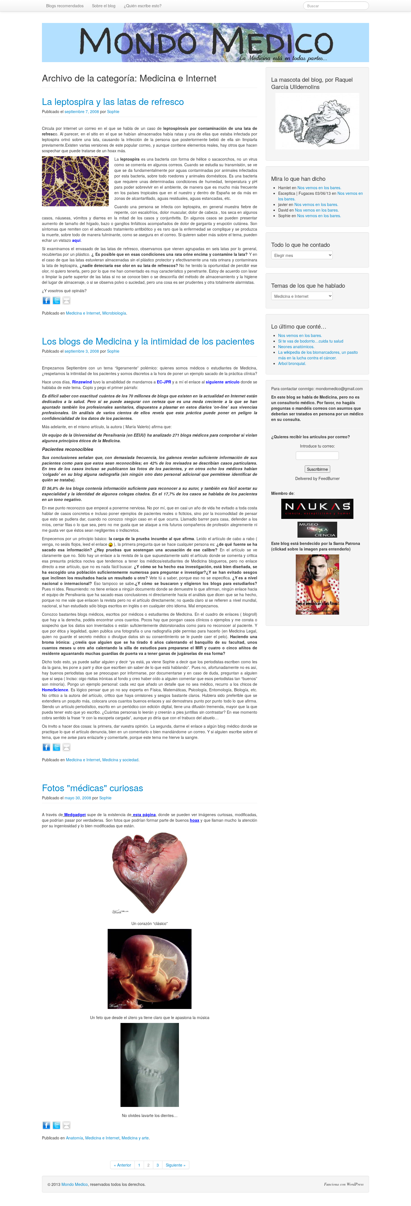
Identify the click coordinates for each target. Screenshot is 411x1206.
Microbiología (114, 313)
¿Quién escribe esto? (143, 5)
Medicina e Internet (83, 313)
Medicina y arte (135, 1138)
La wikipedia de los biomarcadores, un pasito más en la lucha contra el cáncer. (318, 354)
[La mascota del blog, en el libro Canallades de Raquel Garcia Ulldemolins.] (317, 121)
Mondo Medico (75, 1184)
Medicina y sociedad (120, 759)
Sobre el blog (103, 5)
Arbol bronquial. (292, 363)
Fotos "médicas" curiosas (92, 787)
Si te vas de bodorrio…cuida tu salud (310, 341)
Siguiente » (176, 1165)
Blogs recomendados (65, 5)
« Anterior (122, 1165)
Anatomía (74, 1138)
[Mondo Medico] (205, 42)
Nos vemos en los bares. (319, 187)
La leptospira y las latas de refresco (113, 101)
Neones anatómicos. (296, 346)
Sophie (113, 111)
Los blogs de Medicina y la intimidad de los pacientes (148, 340)
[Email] (66, 300)
